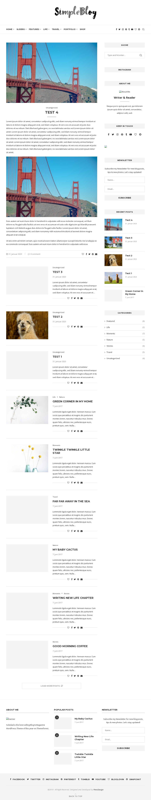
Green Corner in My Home (73, 401)
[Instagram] (123, 29)
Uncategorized (126, 358)
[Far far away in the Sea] (27, 510)
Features (34, 29)
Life (45, 29)
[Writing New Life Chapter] (27, 606)
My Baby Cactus (65, 549)
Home (9, 29)
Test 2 (58, 316)
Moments (126, 333)
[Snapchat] (139, 29)
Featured (126, 321)
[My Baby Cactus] (27, 558)
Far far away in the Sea (71, 501)
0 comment (35, 254)
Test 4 (51, 112)
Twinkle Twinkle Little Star (84, 755)
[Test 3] (27, 280)
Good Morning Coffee (70, 646)
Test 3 (57, 272)
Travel (55, 29)
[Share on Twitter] (89, 254)
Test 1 (57, 356)
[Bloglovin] (136, 29)
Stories (126, 346)
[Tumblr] (129, 29)
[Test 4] (113, 225)
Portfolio (70, 29)
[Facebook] (116, 29)
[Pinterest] (126, 29)
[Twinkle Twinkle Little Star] (27, 458)
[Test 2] (27, 325)
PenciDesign (98, 789)
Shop (82, 29)
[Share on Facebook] (86, 254)
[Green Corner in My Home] (27, 410)
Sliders (21, 29)
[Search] (143, 29)
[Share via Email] (96, 254)
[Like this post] (83, 254)
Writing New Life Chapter (73, 598)
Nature (126, 339)
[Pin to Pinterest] (93, 254)
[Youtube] (132, 29)
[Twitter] (119, 29)
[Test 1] (27, 365)
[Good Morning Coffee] (27, 655)
